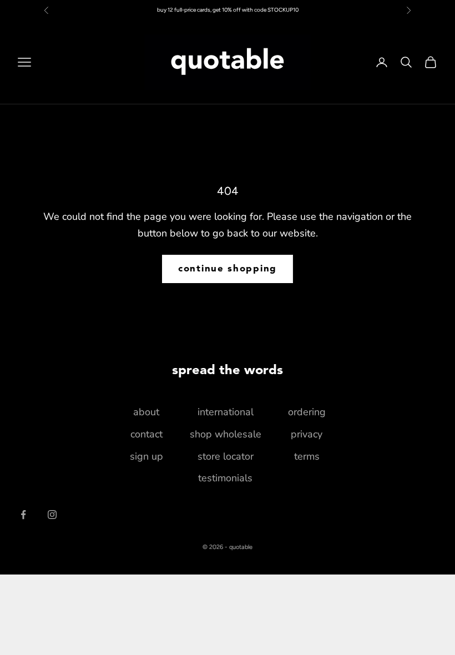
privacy (306, 434)
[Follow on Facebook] (23, 514)
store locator (226, 456)
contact (146, 434)
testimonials (225, 478)
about (146, 412)
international (226, 412)
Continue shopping (227, 269)
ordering (307, 412)
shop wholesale (225, 434)
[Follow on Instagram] (52, 514)
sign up (146, 456)
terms (307, 456)
